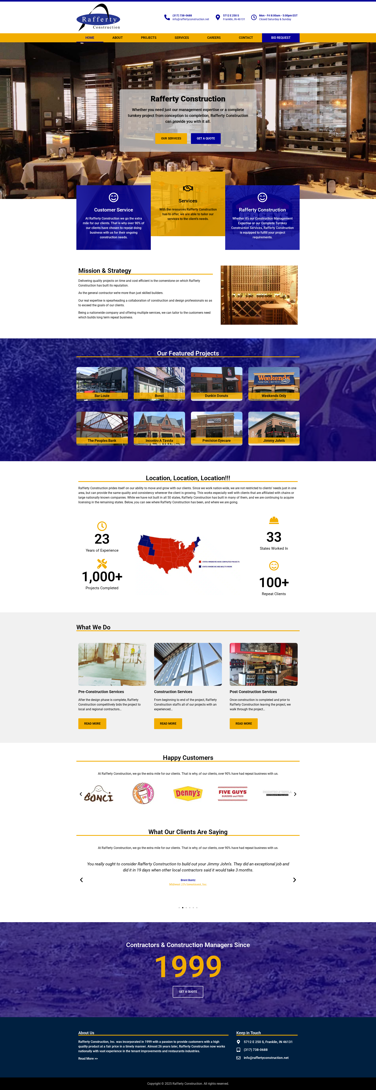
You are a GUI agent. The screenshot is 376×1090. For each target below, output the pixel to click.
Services (182, 38)
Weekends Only (274, 396)
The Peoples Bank (102, 440)
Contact (246, 38)
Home (89, 38)
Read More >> (88, 1058)
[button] (80, 794)
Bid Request (281, 38)
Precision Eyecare (216, 440)
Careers (214, 38)
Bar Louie (102, 396)
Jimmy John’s (274, 440)
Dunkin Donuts (216, 396)
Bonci (159, 396)
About (117, 38)
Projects (148, 38)
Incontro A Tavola (159, 440)
